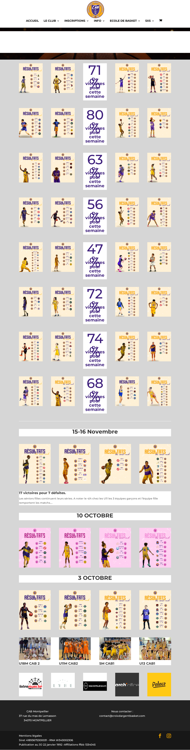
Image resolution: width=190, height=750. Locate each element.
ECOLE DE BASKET (123, 20)
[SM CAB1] (115, 659)
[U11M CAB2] (75, 659)
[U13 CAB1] (155, 659)
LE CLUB (50, 20)
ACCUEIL (32, 20)
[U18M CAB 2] (35, 659)
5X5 (148, 20)
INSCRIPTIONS (74, 20)
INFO (97, 20)
